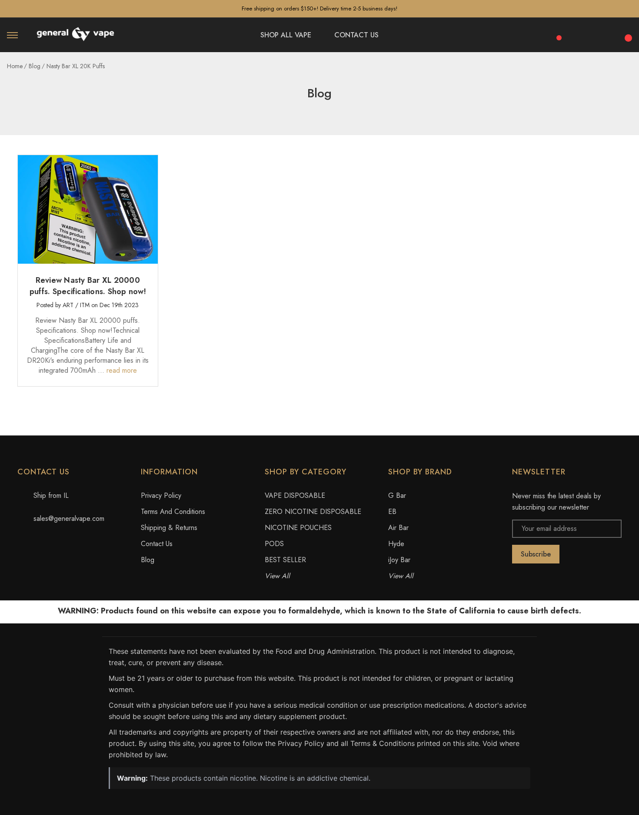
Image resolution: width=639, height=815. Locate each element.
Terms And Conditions (173, 512)
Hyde (396, 544)
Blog (147, 560)
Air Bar (398, 528)
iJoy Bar (399, 560)
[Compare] (556, 33)
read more (121, 370)
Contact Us (157, 544)
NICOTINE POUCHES (298, 528)
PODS (274, 544)
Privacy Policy (161, 495)
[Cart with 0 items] (627, 33)
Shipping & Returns (169, 528)
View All (277, 576)
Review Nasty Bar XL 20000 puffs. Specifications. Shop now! (88, 286)
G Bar (397, 495)
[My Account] (603, 35)
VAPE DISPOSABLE (295, 495)
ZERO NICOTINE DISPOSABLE (313, 512)
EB (392, 512)
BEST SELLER (285, 560)
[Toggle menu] (12, 35)
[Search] (580, 34)
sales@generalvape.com (68, 518)
